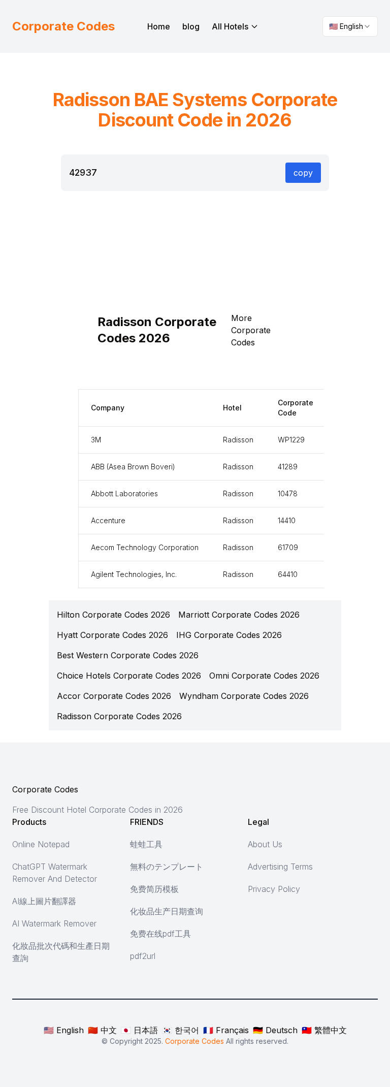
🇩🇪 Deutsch (275, 1030)
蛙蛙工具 (146, 844)
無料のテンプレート (166, 866)
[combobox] (350, 26)
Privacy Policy (274, 889)
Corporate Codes (45, 789)
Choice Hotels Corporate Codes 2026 (129, 675)
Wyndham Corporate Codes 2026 (244, 696)
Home (158, 26)
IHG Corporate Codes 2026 (229, 635)
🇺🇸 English (64, 1030)
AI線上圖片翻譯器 (44, 901)
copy (303, 173)
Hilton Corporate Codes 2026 (113, 615)
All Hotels (230, 26)
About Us (265, 844)
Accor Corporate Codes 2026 (114, 696)
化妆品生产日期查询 (166, 911)
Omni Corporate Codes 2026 (264, 675)
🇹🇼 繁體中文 (324, 1030)
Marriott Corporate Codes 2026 (239, 615)
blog (191, 26)
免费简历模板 (154, 889)
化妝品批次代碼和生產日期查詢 (61, 952)
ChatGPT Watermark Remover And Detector (54, 872)
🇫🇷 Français (226, 1030)
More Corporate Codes (251, 330)
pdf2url (142, 956)
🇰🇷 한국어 (180, 1030)
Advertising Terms (280, 866)
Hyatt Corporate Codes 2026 (112, 635)
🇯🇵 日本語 (139, 1030)
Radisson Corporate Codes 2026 (119, 716)
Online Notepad (41, 844)
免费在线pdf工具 (160, 934)
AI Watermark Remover (54, 923)
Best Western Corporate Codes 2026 (128, 655)
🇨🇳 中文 (102, 1030)
